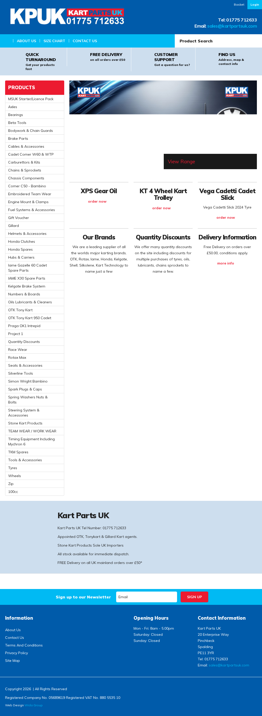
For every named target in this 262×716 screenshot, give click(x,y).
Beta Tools (17, 122)
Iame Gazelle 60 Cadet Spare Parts (27, 268)
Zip (11, 483)
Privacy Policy (16, 653)
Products (21, 87)
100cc (13, 491)
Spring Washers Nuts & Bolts (28, 400)
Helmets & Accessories (27, 233)
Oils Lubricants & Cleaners (30, 302)
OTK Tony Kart (20, 310)
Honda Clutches (21, 241)
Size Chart (54, 41)
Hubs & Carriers (21, 257)
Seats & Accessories (25, 365)
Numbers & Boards (24, 294)
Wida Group (34, 705)
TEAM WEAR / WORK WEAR (32, 431)
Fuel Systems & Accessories (31, 209)
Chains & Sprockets (24, 170)
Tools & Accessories (25, 460)
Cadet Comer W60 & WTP (31, 154)
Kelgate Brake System (26, 286)
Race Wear (17, 349)
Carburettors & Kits (24, 162)
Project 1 (15, 333)
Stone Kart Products (25, 423)
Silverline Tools (20, 373)
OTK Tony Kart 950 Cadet (29, 318)
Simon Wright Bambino (28, 381)
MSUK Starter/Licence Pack (30, 99)
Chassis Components (26, 178)
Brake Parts (18, 138)
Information (19, 618)
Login (254, 4)
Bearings (15, 114)
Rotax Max (17, 357)
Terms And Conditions (24, 645)
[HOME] (6, 41)
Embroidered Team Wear (29, 194)
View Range (181, 161)
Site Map (12, 660)
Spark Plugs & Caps (25, 389)
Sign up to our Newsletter (83, 596)
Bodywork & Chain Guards (30, 130)
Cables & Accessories (26, 146)
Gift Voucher (18, 217)
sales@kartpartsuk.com (232, 26)
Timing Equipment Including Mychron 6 (31, 441)
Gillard (13, 225)
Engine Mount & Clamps (28, 202)
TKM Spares (18, 452)
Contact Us (85, 41)
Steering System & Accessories (23, 413)
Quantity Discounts (24, 341)
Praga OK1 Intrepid (24, 326)
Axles (12, 107)
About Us (26, 41)
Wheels (14, 476)
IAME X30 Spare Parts (26, 278)
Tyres (12, 468)
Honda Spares (20, 249)
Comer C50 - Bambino (27, 186)
